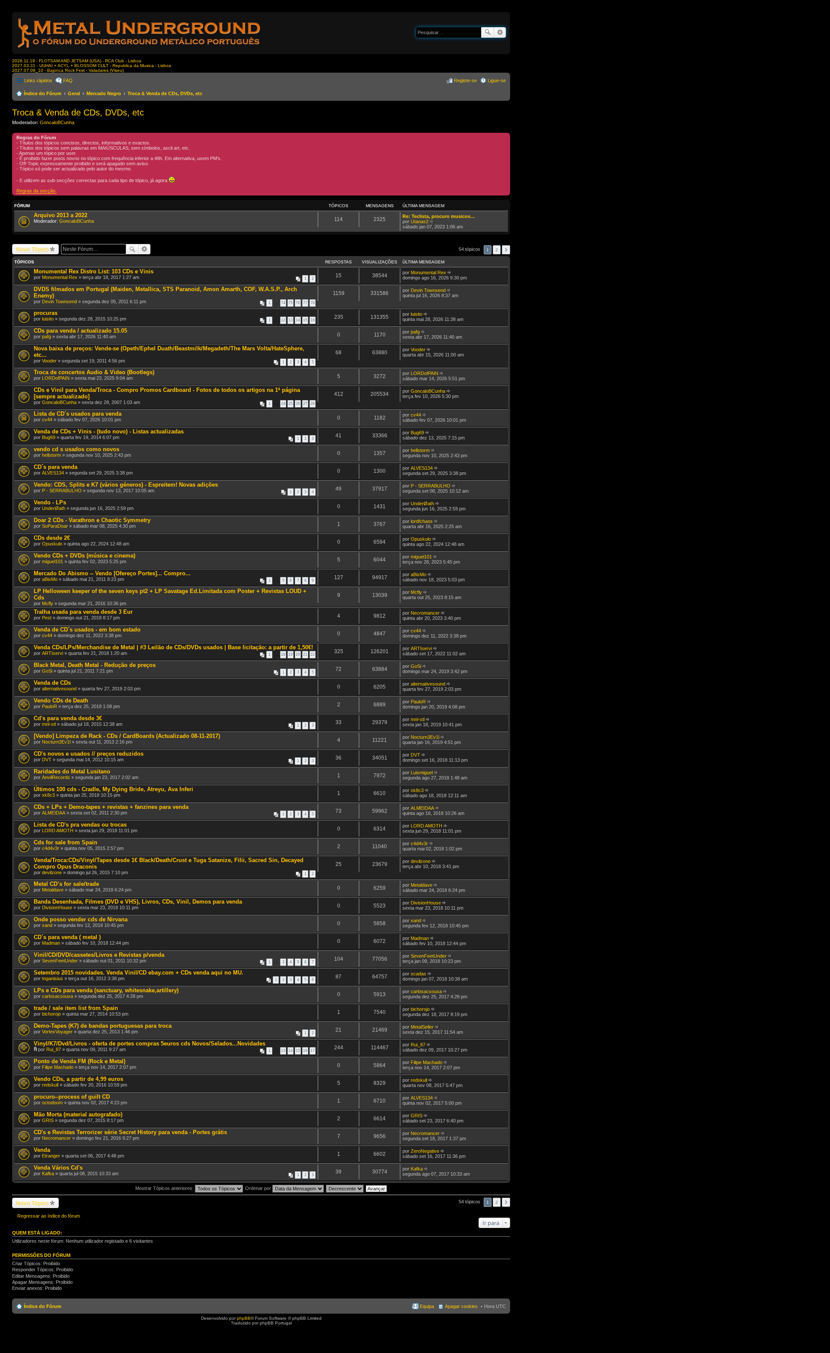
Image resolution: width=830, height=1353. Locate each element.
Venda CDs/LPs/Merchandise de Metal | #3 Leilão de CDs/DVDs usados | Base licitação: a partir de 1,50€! (173, 647)
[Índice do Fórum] (139, 49)
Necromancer (425, 613)
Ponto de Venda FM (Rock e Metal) (79, 1061)
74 (283, 303)
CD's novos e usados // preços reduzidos (89, 753)
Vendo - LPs (50, 502)
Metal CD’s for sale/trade (66, 884)
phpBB (244, 1318)
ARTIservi (52, 653)
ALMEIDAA (53, 812)
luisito (48, 318)
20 (298, 654)
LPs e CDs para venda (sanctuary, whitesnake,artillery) (106, 990)
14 (298, 320)
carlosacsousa (57, 996)
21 (305, 654)
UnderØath (53, 508)
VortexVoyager (57, 1031)
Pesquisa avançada (500, 32)
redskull (50, 1084)
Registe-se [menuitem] (465, 80)
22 (312, 654)
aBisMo (49, 579)
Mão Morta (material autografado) (78, 1114)
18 (283, 654)
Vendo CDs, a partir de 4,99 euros (78, 1079)
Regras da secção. (36, 190)
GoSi (47, 670)
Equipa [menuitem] (427, 1306)
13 (290, 320)
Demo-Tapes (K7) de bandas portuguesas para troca (103, 1026)
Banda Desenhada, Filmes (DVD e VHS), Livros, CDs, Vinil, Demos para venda (138, 901)
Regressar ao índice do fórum (48, 1215)
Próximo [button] (506, 249)
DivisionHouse (57, 907)
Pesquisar (487, 32)
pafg (46, 336)
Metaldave (53, 889)
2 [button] (496, 249)
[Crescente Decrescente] (345, 1188)
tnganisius (52, 978)
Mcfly (47, 603)
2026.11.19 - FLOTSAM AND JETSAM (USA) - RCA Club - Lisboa (76, 60)
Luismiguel (422, 772)
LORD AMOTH (57, 830)
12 (283, 320)
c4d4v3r (50, 848)
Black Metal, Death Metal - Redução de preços (95, 665)
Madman (51, 943)
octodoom (52, 1102)
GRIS (48, 1120)
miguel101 (52, 561)
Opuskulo (52, 543)
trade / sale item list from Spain (76, 1008)
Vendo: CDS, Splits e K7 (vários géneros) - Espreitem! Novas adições (126, 484)
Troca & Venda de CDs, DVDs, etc (165, 93)
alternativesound (59, 688)
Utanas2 (419, 221)
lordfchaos (422, 521)
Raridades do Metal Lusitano (72, 771)
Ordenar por (258, 1188)
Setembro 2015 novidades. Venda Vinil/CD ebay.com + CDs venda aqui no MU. (138, 972)
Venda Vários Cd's (58, 1167)
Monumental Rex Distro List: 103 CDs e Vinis (93, 271)
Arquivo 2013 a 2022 (60, 215)
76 (298, 303)
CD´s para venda (55, 467)
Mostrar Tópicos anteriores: (165, 1188)
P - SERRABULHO (62, 490)
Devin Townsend (59, 301)
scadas (418, 973)
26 (298, 403)
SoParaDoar (55, 526)
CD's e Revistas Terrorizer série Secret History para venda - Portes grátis (130, 1132)
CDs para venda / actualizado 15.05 (80, 330)
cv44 (47, 419)
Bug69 (48, 437)
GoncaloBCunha (57, 122)
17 (312, 1050)
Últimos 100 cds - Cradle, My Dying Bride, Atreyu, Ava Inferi (113, 789)
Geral (74, 93)
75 (290, 303)
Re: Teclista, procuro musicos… (438, 216)
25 (290, 403)
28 (312, 403)
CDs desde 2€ (52, 538)
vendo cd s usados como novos (76, 449)
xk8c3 (48, 795)
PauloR (49, 706)
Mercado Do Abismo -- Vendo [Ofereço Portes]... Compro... (112, 573)
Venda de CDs (52, 683)
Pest (46, 617)
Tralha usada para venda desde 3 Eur (83, 612)
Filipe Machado (57, 1067)
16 (312, 320)
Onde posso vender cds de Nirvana (81, 919)
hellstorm (51, 455)
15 (305, 320)
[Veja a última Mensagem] (432, 221)
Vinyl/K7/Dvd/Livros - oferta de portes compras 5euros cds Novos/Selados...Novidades (149, 1043)
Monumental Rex (59, 277)
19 (290, 654)
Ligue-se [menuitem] (497, 80)
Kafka (48, 1173)
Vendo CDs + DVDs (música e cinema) (84, 555)
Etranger (51, 1155)
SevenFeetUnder (60, 960)
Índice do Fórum (42, 93)
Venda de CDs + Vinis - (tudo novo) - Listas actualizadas (109, 431)
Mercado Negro (103, 93)
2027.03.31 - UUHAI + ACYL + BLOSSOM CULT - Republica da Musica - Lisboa (91, 65)
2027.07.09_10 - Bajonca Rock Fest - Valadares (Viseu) (68, 70)
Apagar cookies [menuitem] (461, 1306)
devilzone (52, 872)
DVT (46, 759)
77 (305, 303)
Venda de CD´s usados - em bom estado (87, 629)
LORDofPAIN (56, 378)
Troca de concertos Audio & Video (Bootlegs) (94, 372)
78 (312, 303)
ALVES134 (53, 472)
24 (283, 403)
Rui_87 (53, 1049)
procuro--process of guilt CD (72, 1096)
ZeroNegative (425, 1151)
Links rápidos (38, 80)
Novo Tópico (32, 249)
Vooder (49, 360)
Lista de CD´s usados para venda (77, 413)
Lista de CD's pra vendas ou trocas (80, 824)
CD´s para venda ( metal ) (67, 937)
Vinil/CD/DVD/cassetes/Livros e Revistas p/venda (99, 955)
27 (305, 403)
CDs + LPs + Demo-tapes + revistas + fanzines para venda (111, 807)
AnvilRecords (56, 777)
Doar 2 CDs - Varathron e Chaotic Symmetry (92, 520)
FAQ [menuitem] (68, 80)
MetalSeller (422, 1026)
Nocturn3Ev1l (56, 741)
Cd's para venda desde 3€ (68, 718)
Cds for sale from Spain (65, 842)
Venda (42, 1150)
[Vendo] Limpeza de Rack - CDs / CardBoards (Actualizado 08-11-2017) (127, 736)
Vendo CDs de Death (61, 700)
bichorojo (51, 1013)
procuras (45, 313)
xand (47, 925)
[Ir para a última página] (449, 272)
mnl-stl (49, 724)
